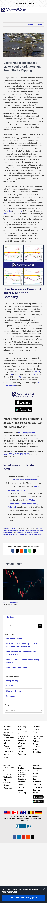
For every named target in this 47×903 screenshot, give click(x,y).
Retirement (11, 696)
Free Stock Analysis (8, 752)
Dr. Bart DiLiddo (6, 742)
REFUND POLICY (37, 818)
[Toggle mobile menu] (45, 9)
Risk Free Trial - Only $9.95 (23, 897)
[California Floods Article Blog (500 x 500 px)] (23, 246)
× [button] (44, 889)
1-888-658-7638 (20, 3)
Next (40, 24)
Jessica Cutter (10, 528)
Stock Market (34, 530)
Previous (32, 24)
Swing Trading (12, 681)
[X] (32, 837)
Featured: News (24, 530)
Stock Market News (22, 534)
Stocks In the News (35, 534)
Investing (20, 532)
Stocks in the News (14, 691)
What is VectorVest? (8, 736)
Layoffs (26, 532)
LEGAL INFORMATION (11, 818)
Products (7, 727)
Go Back (10, 617)
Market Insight (34, 532)
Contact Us (8, 732)
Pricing (6, 730)
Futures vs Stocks (10, 602)
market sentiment (9, 534)
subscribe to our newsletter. (25, 480)
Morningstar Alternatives (16, 667)
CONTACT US (23, 820)
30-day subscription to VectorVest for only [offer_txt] (23, 503)
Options (9, 686)
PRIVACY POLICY (24, 818)
